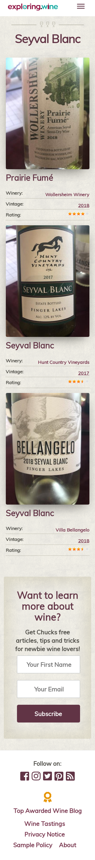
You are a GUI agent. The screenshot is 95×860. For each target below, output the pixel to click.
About (67, 844)
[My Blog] (70, 776)
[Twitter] (47, 776)
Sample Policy (32, 844)
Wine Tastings (44, 823)
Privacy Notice (45, 834)
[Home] (33, 7)
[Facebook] (24, 776)
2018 (83, 205)
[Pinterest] (58, 776)
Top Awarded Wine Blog (47, 810)
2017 (83, 373)
